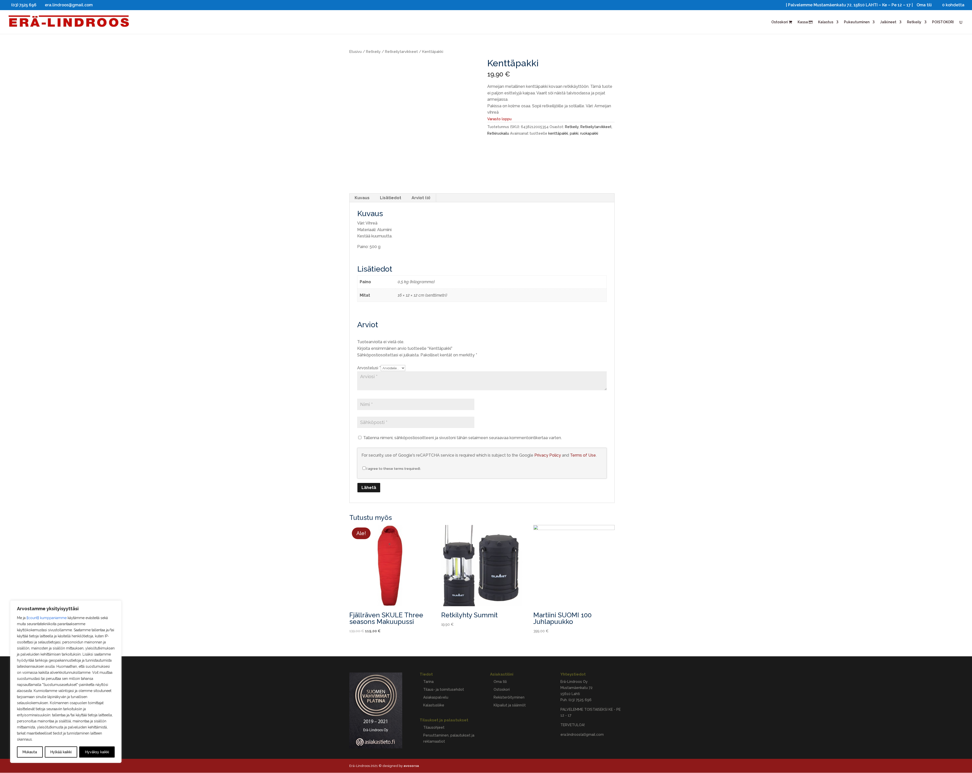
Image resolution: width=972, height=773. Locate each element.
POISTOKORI (943, 22)
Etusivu (355, 51)
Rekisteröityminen (509, 697)
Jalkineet (888, 22)
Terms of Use (583, 455)
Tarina (428, 682)
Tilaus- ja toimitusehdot (443, 689)
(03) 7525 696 (580, 700)
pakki (574, 133)
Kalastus (825, 22)
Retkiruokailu (498, 133)
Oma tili (924, 5)
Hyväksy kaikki (97, 752)
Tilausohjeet (433, 727)
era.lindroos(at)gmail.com (582, 735)
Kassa (803, 22)
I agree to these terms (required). (394, 469)
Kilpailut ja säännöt (510, 705)
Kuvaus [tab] (362, 197)
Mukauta (30, 752)
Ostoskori (780, 22)
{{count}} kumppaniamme (47, 618)
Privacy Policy (547, 455)
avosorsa (411, 766)
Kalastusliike (433, 705)
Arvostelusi (369, 367)
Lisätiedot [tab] (390, 197)
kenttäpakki (558, 133)
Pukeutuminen (856, 22)
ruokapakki (589, 133)
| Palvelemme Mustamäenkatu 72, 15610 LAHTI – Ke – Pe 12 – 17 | (849, 5)
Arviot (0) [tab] (421, 197)
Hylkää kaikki (61, 752)
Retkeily (914, 22)
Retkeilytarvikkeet (401, 51)
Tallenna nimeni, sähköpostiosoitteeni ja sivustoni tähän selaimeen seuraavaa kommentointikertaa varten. (462, 437)
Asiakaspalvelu (435, 697)
